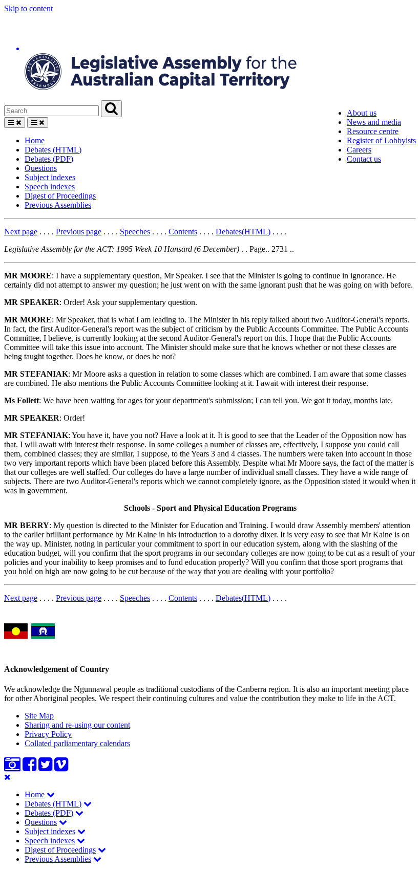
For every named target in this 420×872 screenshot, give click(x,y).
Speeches (135, 231)
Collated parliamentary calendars (77, 743)
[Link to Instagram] (13, 767)
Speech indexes (50, 186)
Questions (41, 168)
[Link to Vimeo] (61, 767)
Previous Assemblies (58, 205)
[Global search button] (111, 108)
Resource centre (372, 131)
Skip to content (28, 8)
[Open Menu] (14, 122)
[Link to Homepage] (210, 56)
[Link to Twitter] (46, 767)
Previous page (78, 231)
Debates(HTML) (243, 231)
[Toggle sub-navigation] (51, 794)
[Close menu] (7, 777)
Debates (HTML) (53, 149)
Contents (183, 231)
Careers (359, 149)
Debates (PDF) (49, 159)
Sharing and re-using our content (77, 725)
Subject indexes (50, 177)
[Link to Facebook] (30, 767)
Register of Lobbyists (381, 140)
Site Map (39, 715)
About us (361, 112)
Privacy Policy (48, 734)
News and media (374, 122)
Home (35, 140)
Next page (20, 231)
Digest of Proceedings (60, 195)
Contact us (364, 159)
